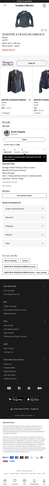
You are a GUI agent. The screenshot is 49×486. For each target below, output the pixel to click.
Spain (39, 473)
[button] (44, 5)
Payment (9, 217)
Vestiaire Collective (14, 360)
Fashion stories (10, 378)
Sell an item (9, 332)
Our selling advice (11, 329)
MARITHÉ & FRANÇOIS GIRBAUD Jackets (20, 266)
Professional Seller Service (15, 336)
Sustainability (9, 367)
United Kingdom (14, 473)
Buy (5, 302)
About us (7, 364)
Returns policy (10, 313)
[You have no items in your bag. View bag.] (44, 5)
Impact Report (10, 371)
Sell (6, 321)
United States (25, 473)
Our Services (10, 286)
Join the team (9, 375)
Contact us (8, 352)
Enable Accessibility (24, 1)
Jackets (25, 261)
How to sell (8, 325)
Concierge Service (11, 294)
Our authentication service (15, 309)
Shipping (9, 226)
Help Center (9, 348)
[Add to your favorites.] (29, 100)
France (6, 473)
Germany (33, 473)
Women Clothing (10, 261)
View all (31, 63)
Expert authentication (14, 208)
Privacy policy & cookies (23, 415)
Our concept (9, 290)
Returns (8, 234)
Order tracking (10, 306)
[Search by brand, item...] (4, 5)
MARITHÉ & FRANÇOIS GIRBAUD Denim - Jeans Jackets (25, 272)
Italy (44, 473)
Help (7, 243)
